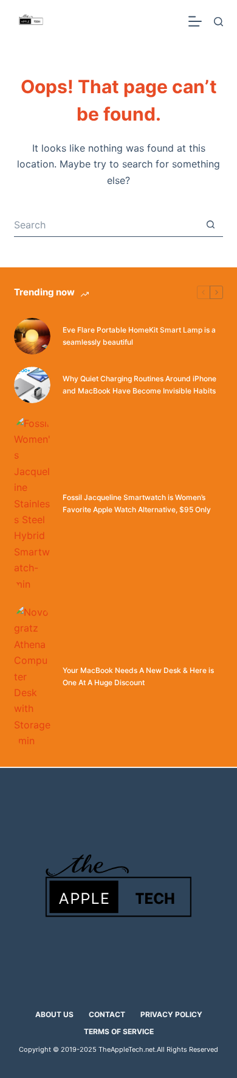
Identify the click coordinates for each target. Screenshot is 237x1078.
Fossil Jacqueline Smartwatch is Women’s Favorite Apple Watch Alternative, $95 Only (137, 503)
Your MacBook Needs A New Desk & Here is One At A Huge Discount (138, 676)
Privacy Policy (171, 1014)
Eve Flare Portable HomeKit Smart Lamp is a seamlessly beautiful (139, 336)
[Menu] (195, 21)
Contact (107, 1014)
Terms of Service (119, 1031)
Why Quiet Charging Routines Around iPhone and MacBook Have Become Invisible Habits (139, 384)
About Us (54, 1014)
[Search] (218, 21)
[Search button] (211, 225)
